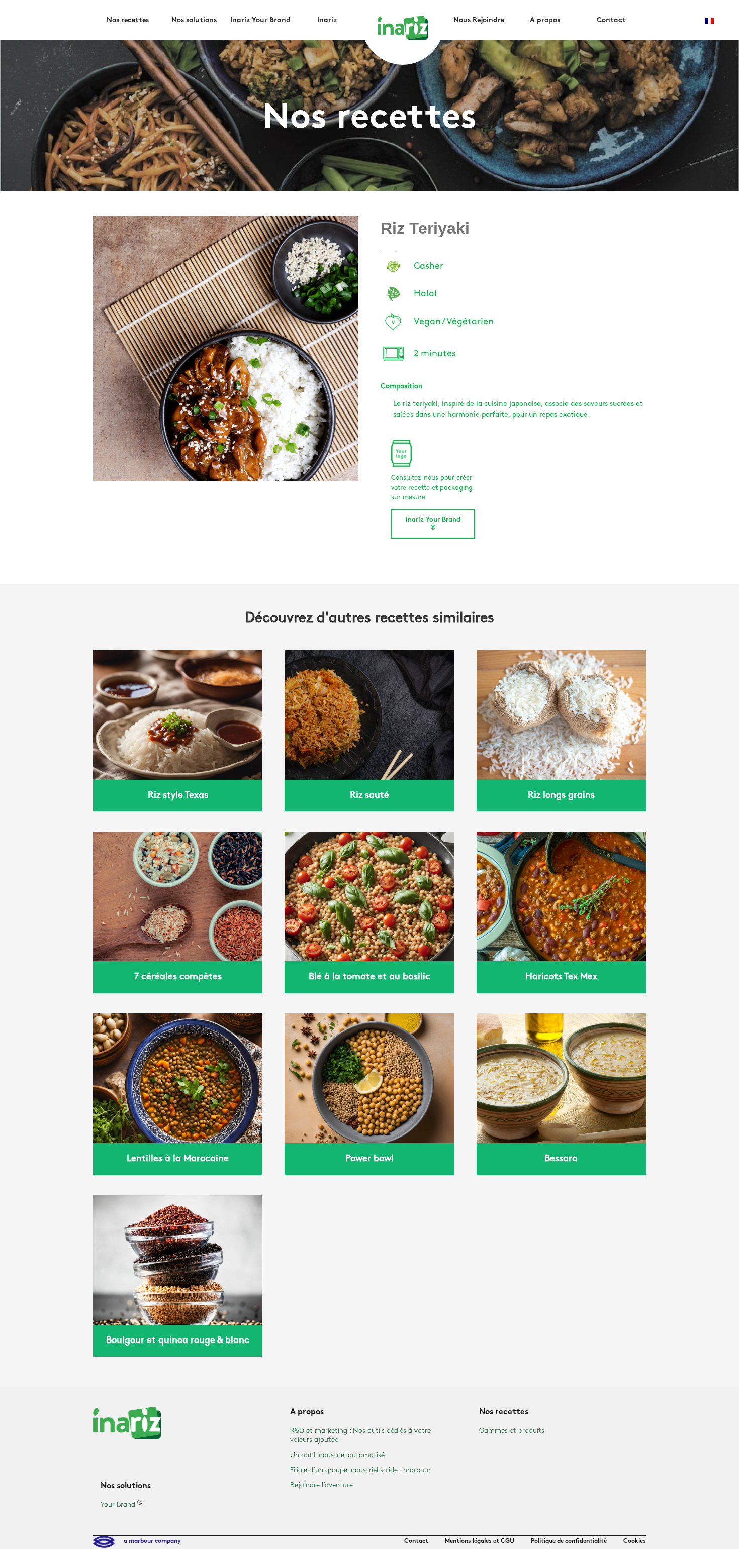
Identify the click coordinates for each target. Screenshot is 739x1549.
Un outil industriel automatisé (337, 1455)
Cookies (634, 1541)
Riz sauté (369, 795)
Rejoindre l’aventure (321, 1485)
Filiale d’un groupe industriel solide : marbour (360, 1470)
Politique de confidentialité (569, 1541)
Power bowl (369, 1159)
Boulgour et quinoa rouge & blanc (177, 1340)
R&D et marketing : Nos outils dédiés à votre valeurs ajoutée (360, 1435)
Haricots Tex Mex (561, 977)
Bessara (561, 1159)
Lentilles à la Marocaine (178, 1159)
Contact (416, 1541)
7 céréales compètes (178, 977)
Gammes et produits (511, 1430)
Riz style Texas (178, 795)
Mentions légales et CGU (479, 1541)
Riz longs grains (561, 795)
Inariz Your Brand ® (433, 524)
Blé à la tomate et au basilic (369, 977)
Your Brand (118, 1504)
